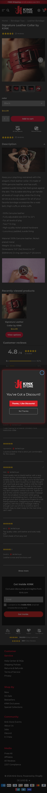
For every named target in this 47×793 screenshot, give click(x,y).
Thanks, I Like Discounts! (23, 403)
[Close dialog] (42, 373)
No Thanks (23, 411)
